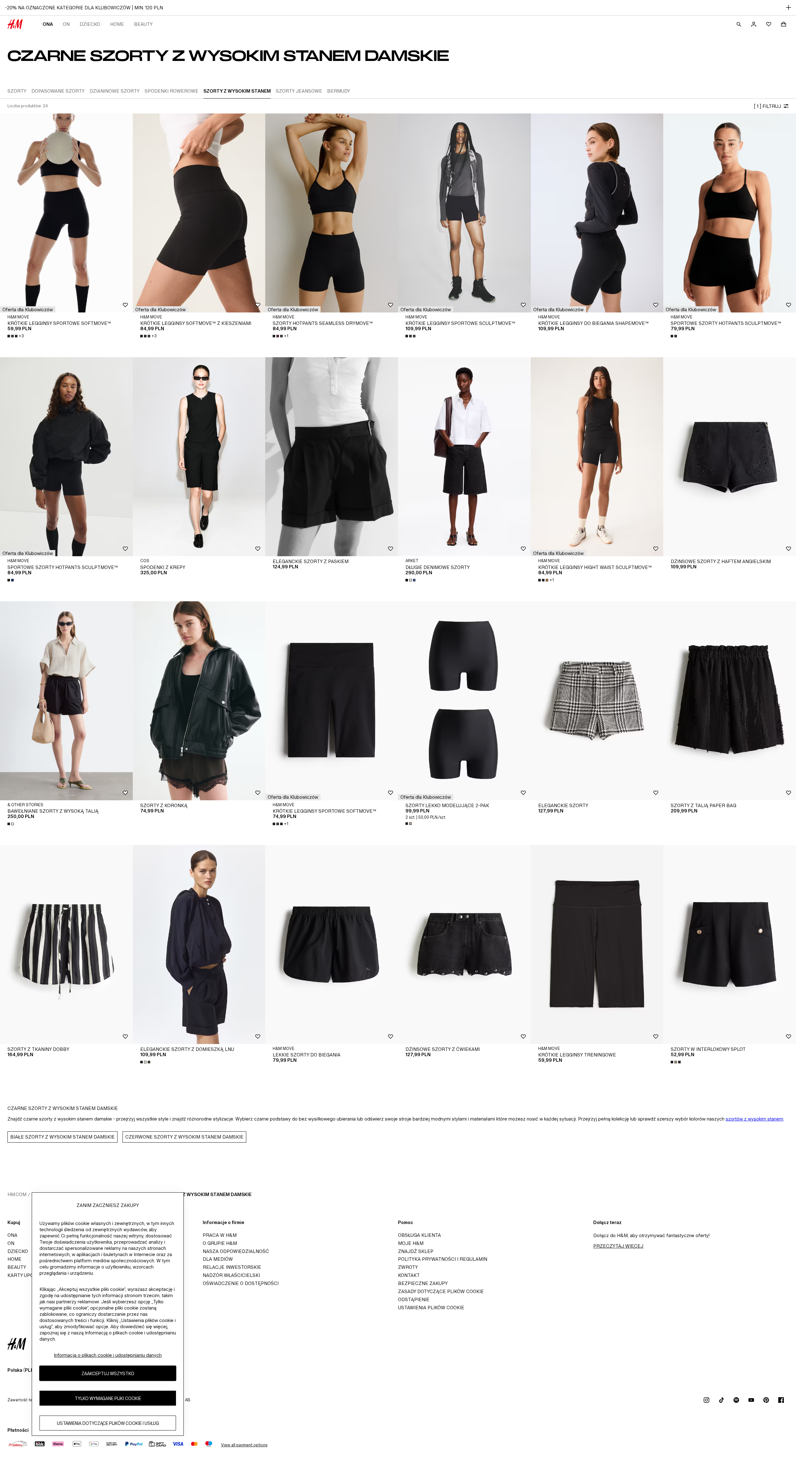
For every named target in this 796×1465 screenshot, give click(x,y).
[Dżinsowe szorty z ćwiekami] (464, 944)
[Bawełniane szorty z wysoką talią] (66, 700)
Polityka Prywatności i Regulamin (442, 1259)
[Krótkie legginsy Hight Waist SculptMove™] (597, 456)
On (66, 24)
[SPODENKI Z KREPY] (199, 456)
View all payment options (244, 1445)
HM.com (16, 1194)
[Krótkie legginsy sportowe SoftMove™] (66, 212)
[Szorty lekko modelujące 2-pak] (464, 700)
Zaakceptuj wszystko (107, 1373)
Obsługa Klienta (419, 1235)
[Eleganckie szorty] (597, 700)
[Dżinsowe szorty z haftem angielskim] (729, 456)
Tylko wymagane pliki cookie (108, 1398)
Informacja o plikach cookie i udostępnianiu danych (108, 1355)
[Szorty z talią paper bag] (729, 700)
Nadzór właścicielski (231, 1275)
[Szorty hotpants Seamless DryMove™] (331, 212)
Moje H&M (410, 1243)
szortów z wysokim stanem (754, 1118)
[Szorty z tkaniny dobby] (66, 944)
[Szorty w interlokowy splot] (729, 944)
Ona (48, 24)
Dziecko (90, 24)
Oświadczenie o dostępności (241, 1283)
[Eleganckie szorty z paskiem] (331, 456)
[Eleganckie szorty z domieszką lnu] (199, 944)
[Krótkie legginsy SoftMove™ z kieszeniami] (199, 212)
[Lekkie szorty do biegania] (331, 944)
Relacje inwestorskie (232, 1267)
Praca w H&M (220, 1235)
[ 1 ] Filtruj (767, 106)
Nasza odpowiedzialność (236, 1251)
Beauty (143, 24)
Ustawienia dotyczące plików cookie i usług (108, 1423)
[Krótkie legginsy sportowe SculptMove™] (464, 212)
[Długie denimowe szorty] (464, 456)
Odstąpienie (413, 1299)
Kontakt (409, 1275)
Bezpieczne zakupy (423, 1283)
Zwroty (408, 1267)
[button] (27, 309)
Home (117, 24)
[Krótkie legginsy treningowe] (597, 944)
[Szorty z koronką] (199, 700)
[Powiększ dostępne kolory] (411, 336)
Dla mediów (218, 1259)
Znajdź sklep (415, 1251)
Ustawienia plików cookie (431, 1307)
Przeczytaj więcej (618, 1246)
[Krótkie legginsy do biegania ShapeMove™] (597, 212)
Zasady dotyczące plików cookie (441, 1291)
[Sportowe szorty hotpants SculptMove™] (729, 212)
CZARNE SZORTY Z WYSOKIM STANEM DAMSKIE (197, 1194)
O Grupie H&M (220, 1243)
